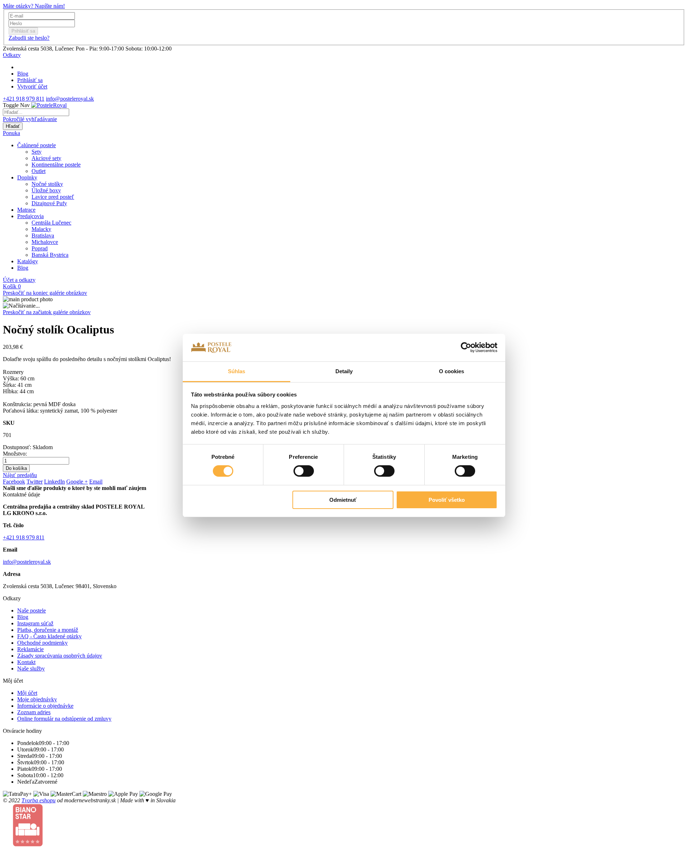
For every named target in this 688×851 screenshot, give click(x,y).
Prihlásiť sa (30, 80)
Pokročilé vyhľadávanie (30, 119)
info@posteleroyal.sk (70, 99)
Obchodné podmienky (42, 643)
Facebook (14, 482)
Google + (77, 482)
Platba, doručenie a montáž (47, 630)
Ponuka (11, 133)
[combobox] (36, 112)
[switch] (303, 471)
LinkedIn (54, 482)
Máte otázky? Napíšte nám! (34, 6)
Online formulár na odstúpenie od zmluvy (64, 719)
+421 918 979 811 (23, 99)
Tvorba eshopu (39, 800)
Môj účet (27, 693)
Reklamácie (30, 649)
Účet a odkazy (19, 280)
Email (95, 482)
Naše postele (31, 610)
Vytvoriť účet (32, 86)
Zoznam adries (34, 712)
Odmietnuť (343, 500)
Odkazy (12, 55)
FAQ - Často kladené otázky (49, 636)
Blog (22, 74)
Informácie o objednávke (45, 706)
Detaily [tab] (344, 371)
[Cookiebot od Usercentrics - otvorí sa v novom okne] (466, 347)
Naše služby (31, 668)
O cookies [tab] (451, 371)
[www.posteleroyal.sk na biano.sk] (27, 845)
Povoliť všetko (447, 500)
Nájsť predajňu (20, 475)
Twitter (35, 482)
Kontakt (26, 662)
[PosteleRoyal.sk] (49, 105)
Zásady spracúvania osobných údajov (59, 656)
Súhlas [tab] (236, 371)
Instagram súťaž (35, 623)
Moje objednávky (37, 699)
